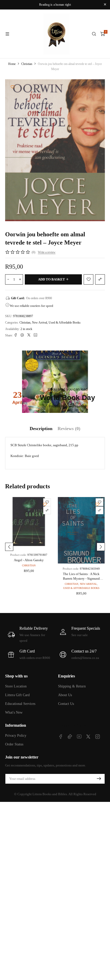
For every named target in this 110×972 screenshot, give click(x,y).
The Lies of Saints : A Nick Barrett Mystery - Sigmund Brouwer (81, 578)
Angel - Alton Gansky (29, 560)
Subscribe (99, 779)
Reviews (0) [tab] (69, 428)
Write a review (47, 252)
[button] (9, 547)
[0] (102, 33)
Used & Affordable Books (65, 322)
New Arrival (39, 322)
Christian (26, 64)
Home (12, 64)
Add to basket (51, 279)
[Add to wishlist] (12, 87)
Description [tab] (41, 428)
